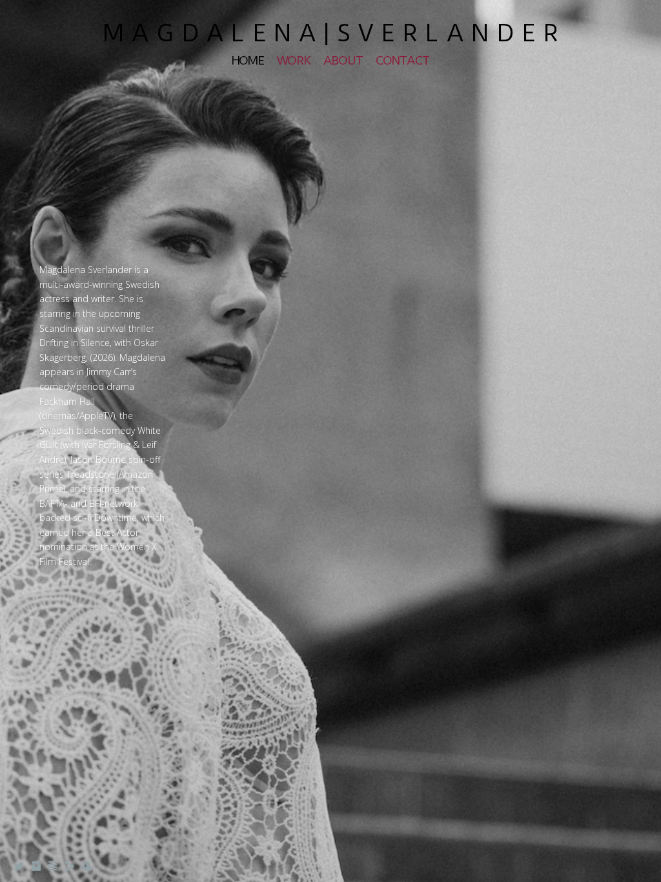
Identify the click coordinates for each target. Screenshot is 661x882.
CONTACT (402, 60)
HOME (248, 60)
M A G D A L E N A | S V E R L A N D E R (330, 33)
